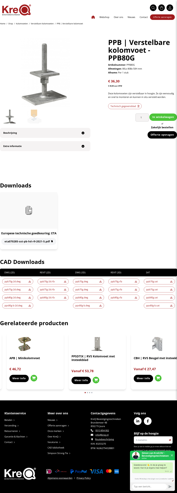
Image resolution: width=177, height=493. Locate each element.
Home (2, 23)
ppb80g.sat (152, 297)
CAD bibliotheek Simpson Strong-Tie (58, 450)
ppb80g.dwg (81, 297)
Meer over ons (58, 413)
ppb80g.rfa (116, 297)
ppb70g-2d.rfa (47, 281)
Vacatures (53, 442)
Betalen (8, 420)
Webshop (104, 17)
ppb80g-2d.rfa (47, 297)
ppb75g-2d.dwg (13, 289)
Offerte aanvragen (162, 17)
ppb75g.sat (152, 289)
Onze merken (55, 431)
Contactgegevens (103, 413)
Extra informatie (12, 146)
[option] (35, 363)
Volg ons (140, 413)
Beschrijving (10, 132)
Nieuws (131, 17)
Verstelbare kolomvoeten (42, 23)
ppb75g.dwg (81, 289)
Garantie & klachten (14, 436)
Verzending (10, 425)
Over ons (118, 17)
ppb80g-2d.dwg (13, 297)
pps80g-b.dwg (82, 305)
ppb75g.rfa (116, 289)
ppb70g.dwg (81, 281)
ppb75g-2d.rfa (47, 289)
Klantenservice (15, 413)
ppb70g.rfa (116, 281)
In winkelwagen (163, 117)
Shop (10, 23)
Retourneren (11, 431)
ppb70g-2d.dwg (13, 281)
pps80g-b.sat (153, 305)
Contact (144, 17)
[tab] (45, 133)
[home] (16, 9)
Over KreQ (53, 436)
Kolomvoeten (22, 23)
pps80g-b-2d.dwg (13, 305)
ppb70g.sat (152, 281)
